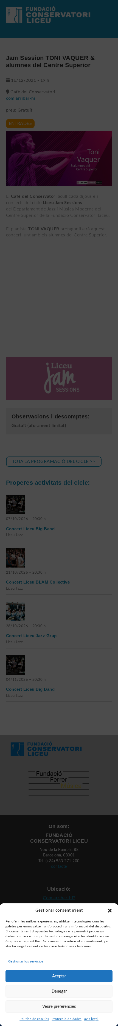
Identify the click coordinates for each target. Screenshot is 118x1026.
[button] (110, 910)
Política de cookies (34, 1018)
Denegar (59, 991)
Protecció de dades (67, 1018)
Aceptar (59, 976)
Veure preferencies (59, 1006)
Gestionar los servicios (25, 961)
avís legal (91, 1018)
